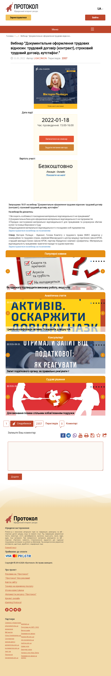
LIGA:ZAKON (40, 58)
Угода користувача (14, 590)
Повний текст (10, 547)
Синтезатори (9, 639)
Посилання (9, 655)
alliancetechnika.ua (11, 626)
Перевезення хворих (28, 634)
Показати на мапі (55, 175)
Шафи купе (25, 646)
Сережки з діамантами (13, 623)
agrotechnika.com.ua (12, 645)
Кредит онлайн (12, 598)
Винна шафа (25, 630)
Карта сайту (11, 582)
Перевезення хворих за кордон (29, 657)
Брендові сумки (26, 649)
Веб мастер (9, 632)
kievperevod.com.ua (11, 658)
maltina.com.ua (26, 643)
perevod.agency (10, 642)
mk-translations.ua (27, 640)
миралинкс (9, 629)
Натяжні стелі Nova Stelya (30, 653)
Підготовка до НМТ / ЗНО (30, 627)
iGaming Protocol (13, 602)
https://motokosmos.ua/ (13, 635)
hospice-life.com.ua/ (27, 637)
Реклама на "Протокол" (16, 574)
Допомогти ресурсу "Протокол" (20, 594)
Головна (10, 36)
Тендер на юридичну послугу (19, 586)
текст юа (8, 651)
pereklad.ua (25, 624)
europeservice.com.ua (12, 648)
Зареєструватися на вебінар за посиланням (29, 231)
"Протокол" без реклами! (17, 578)
